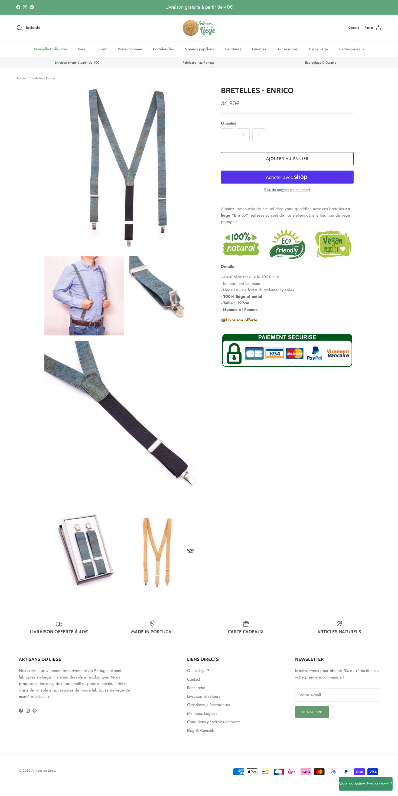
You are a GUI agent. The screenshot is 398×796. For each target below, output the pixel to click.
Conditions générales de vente (214, 722)
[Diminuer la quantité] (227, 134)
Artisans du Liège (43, 770)
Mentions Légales (202, 713)
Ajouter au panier (287, 159)
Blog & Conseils (200, 730)
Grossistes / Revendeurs (208, 705)
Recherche (196, 688)
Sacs (82, 49)
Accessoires (287, 49)
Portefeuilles (163, 49)
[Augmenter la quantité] (258, 134)
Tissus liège (318, 49)
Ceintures (233, 49)
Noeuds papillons (199, 49)
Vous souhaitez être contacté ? (365, 784)
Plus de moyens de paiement (287, 189)
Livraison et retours (203, 696)
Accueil (21, 78)
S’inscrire (312, 712)
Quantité (228, 123)
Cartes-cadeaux (351, 49)
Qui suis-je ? (198, 671)
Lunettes (259, 49)
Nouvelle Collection (50, 49)
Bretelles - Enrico (43, 78)
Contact (193, 679)
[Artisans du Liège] (199, 28)
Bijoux (101, 49)
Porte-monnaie (130, 49)
